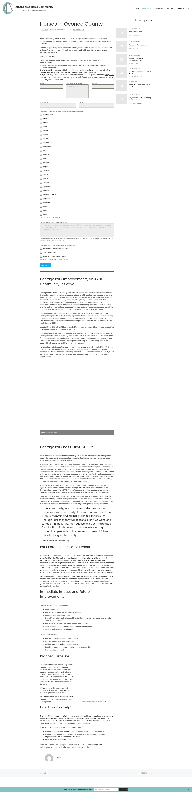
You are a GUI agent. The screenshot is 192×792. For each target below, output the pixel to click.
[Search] (189, 8)
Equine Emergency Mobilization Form (136, 59)
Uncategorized (134, 29)
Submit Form (45, 265)
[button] (173, 8)
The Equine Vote (135, 32)
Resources (145, 773)
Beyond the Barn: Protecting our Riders (140, 99)
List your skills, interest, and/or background (54, 222)
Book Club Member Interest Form (140, 72)
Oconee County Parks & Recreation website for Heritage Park (81, 309)
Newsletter (133, 81)
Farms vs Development (138, 45)
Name (42, 83)
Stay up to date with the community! (78, 790)
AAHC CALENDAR (89, 72)
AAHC (44, 30)
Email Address (44, 102)
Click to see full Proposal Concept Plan (94, 701)
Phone (81, 102)
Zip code (94, 83)
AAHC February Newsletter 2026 (139, 85)
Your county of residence (74, 83)
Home (137, 8)
